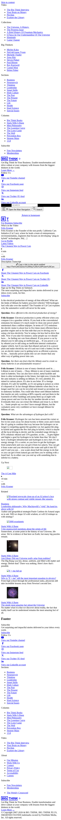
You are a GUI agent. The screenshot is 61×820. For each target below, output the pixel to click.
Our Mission (12, 760)
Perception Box (14, 136)
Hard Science (13, 108)
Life (8, 103)
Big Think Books (14, 120)
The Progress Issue (15, 30)
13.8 (9, 141)
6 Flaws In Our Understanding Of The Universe (28, 35)
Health (10, 105)
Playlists (10, 15)
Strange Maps (13, 138)
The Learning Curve (16, 128)
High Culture (13, 92)
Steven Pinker (13, 60)
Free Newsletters (14, 150)
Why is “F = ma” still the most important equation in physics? (28, 578)
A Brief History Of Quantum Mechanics (25, 32)
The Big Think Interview (18, 10)
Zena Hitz (11, 57)
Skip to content (8, 2)
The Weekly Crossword (17, 792)
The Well (11, 133)
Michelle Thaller (14, 55)
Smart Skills (12, 90)
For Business (7, 223)
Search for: (6, 205)
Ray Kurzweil (13, 65)
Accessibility (12, 773)
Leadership (12, 87)
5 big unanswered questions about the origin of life (23, 529)
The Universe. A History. (18, 27)
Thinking (11, 85)
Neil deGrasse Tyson (16, 52)
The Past (11, 95)
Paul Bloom (12, 62)
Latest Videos (7, 243)
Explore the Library (15, 17)
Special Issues (13, 110)
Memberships (13, 153)
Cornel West (12, 67)
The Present (12, 98)
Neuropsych (12, 82)
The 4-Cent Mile (8, 473)
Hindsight (11, 37)
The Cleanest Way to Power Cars (16, 246)
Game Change (13, 40)
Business (11, 80)
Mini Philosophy (14, 125)
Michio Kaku (13, 49)
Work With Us (13, 763)
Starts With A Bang (15, 123)
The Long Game (14, 130)
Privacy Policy (13, 768)
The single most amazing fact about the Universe (23, 605)
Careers (10, 775)
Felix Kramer (7, 228)
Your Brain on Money (17, 12)
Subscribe (17, 223)
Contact (10, 765)
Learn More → (8, 170)
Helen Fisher (12, 70)
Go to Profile (7, 241)
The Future (12, 100)
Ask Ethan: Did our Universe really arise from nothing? (26, 558)
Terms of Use (13, 770)
